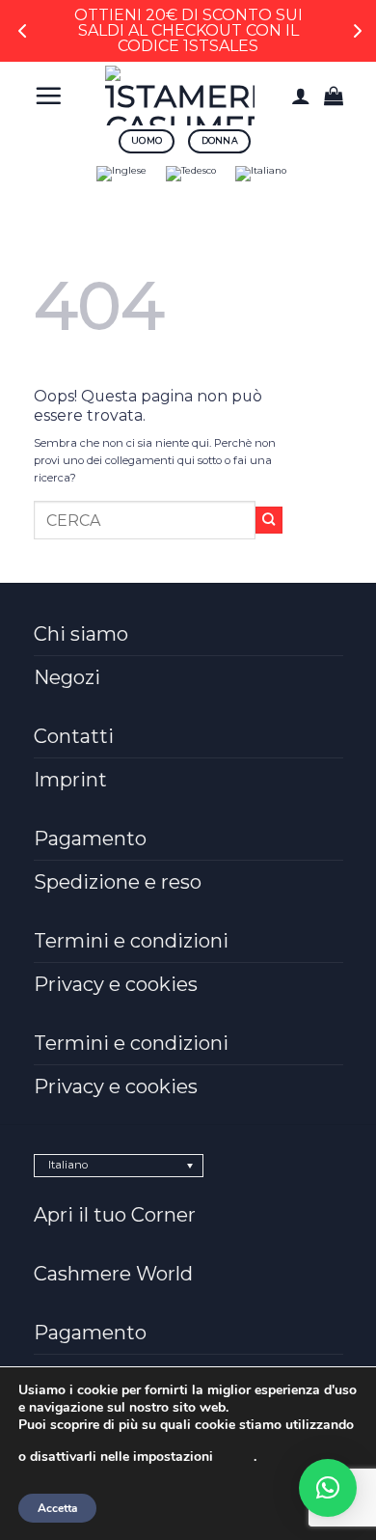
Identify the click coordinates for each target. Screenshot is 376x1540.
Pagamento (90, 838)
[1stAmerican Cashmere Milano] (180, 95)
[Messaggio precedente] (23, 31)
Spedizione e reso (117, 882)
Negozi (67, 677)
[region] (188, 31)
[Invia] (269, 520)
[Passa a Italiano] (261, 174)
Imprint (70, 779)
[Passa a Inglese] (121, 174)
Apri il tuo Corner (115, 1214)
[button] (48, 96)
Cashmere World (113, 1273)
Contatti (74, 736)
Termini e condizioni (131, 940)
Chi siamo (81, 634)
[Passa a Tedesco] (191, 174)
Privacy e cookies (116, 984)
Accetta (57, 1508)
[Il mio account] (300, 95)
